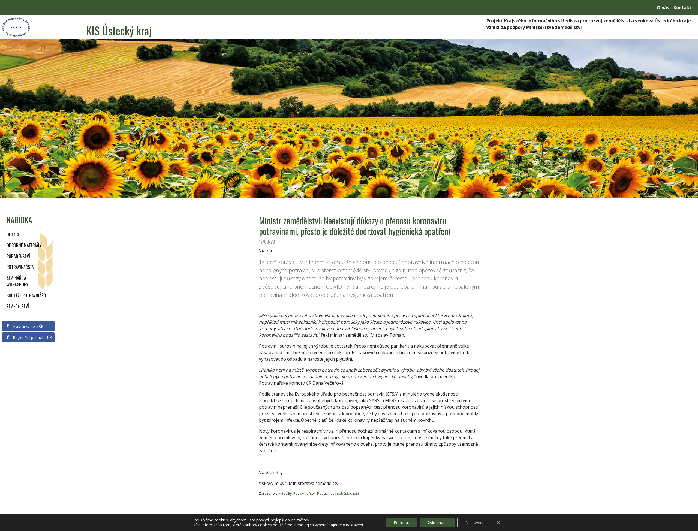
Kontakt (682, 8)
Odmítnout (437, 522)
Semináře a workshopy (17, 281)
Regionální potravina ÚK (32, 337)
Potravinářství (21, 267)
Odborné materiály (24, 245)
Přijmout (401, 522)
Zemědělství (18, 306)
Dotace (13, 234)
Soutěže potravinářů (26, 295)
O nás (663, 8)
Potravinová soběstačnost (338, 493)
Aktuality (285, 493)
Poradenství (18, 256)
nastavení (354, 525)
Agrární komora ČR (27, 326)
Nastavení (474, 522)
